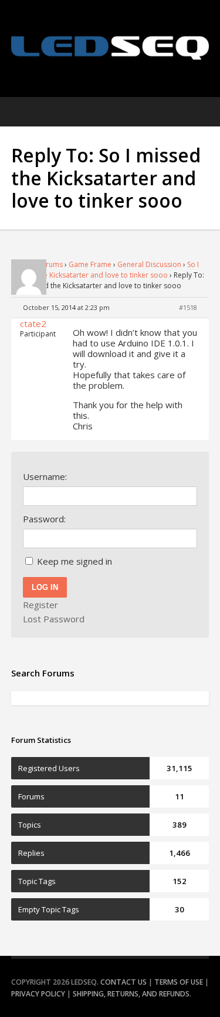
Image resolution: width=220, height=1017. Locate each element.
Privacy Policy (38, 994)
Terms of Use (178, 982)
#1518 (188, 307)
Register (40, 605)
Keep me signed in (74, 561)
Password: (44, 519)
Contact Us (123, 982)
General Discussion (149, 264)
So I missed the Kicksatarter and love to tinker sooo (105, 269)
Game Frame (90, 264)
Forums (50, 264)
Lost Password (53, 619)
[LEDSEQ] (110, 48)
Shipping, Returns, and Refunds (131, 994)
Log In (45, 587)
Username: (45, 476)
